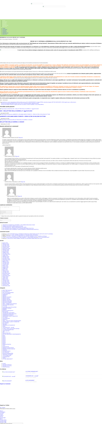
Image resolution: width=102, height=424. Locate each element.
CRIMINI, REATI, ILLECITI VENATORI (10, 321)
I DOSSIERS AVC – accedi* (32, 376)
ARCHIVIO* (4, 26)
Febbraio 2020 (5, 280)
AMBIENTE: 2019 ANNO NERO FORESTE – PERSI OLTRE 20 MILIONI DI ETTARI (23, 116)
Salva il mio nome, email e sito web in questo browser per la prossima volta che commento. (22, 216)
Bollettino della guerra (7, 310)
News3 (4, 338)
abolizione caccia (6, 102)
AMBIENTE (5, 294)
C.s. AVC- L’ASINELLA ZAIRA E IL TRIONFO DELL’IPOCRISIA (24, 235)
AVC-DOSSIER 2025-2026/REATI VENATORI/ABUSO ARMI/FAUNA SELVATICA (20, 229)
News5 (3, 341)
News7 (4, 343)
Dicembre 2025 (6, 246)
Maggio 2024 (5, 252)
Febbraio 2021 (5, 271)
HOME (3, 20)
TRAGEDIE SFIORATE (7, 354)
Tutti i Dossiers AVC (6, 355)
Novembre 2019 (6, 283)
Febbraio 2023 (5, 256)
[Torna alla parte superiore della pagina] (0, 409)
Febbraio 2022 (5, 262)
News (3, 335)
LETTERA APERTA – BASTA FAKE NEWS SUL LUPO (14, 227)
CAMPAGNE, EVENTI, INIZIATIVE (10, 316)
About (1, 410)
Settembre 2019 (6, 285)
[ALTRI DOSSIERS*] (11, 381)
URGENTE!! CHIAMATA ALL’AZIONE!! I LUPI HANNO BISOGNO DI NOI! (18, 224)
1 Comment (34, 377)
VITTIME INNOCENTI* (7, 359)
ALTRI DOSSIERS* (30, 380)
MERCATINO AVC (6, 333)
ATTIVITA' (4, 306)
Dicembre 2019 (5, 282)
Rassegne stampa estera (8, 347)
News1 (3, 336)
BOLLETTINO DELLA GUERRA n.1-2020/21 (12, 122)
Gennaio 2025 (5, 250)
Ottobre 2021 (5, 264)
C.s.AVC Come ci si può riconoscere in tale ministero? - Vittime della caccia (19, 237)
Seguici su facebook (5, 383)
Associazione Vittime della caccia (18, 102)
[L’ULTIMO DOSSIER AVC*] (11, 372)
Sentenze (4, 350)
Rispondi (21, 137)
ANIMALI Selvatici (6, 299)
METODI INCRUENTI (56, 102)
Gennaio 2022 (5, 263)
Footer (1, 414)
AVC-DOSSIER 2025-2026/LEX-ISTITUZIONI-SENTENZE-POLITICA (18, 228)
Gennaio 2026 (5, 245)
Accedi (3, 363)
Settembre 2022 (6, 259)
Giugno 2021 (5, 266)
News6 (3, 342)
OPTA (3, 345)
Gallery (1, 415)
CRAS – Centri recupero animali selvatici (11, 320)
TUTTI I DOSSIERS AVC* (43, 237)
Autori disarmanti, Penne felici (9, 307)
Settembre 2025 (6, 248)
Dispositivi (4, 324)
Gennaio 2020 (5, 281)
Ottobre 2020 (5, 274)
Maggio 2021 (5, 267)
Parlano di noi (5, 346)
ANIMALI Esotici (6, 298)
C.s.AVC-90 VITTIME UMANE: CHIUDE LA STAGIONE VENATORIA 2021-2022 (24, 238)
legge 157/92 (40, 102)
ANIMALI (4, 295)
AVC (27, 102)
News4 (4, 339)
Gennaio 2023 (5, 257)
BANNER (4, 309)
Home (1, 416)
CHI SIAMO (4, 21)
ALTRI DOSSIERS (6, 293)
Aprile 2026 (5, 243)
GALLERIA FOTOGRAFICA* (8, 325)
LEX (3, 332)
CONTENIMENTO (32, 102)
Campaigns (2, 412)
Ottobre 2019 (5, 284)
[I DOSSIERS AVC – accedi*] (11, 376)
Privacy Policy (3, 420)
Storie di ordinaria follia (7, 353)
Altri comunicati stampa (8, 292)
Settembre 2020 (6, 275)
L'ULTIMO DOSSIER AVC (8, 329)
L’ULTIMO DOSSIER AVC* (32, 371)
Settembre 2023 (6, 254)
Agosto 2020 (5, 276)
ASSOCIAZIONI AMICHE (8, 304)
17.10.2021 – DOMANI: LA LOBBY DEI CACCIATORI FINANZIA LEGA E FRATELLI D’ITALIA (26, 236)
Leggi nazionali (5, 330)
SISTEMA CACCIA (6, 351)
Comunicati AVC (6, 318)
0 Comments (34, 381)
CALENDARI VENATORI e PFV (9, 313)
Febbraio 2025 (5, 249)
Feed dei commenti (7, 365)
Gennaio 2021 (5, 272)
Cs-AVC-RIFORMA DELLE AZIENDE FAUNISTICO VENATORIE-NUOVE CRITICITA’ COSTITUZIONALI (30, 234)
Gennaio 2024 (5, 253)
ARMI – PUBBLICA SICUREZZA (9, 303)
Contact (2, 413)
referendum (73, 102)
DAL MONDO (5, 322)
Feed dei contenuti (6, 364)
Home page (3, 417)
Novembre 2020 (6, 273)
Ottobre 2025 (5, 247)
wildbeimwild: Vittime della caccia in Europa (12, 226)
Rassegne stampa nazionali (8, 348)
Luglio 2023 (5, 255)
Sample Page (3, 421)
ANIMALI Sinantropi (7, 300)
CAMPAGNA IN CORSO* (8, 315)
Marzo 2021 (5, 270)
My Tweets (2, 407)
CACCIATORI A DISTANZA (8, 312)
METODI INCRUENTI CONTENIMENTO (11, 334)
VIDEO (4, 357)
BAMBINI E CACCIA (6, 308)
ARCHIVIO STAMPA (6, 302)
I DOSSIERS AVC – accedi (8, 327)
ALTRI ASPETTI (6, 291)
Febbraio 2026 (5, 244)
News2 (4, 337)
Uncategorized (5, 356)
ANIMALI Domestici (6, 297)
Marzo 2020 (5, 279)
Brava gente (5, 311)
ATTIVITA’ (4, 23)
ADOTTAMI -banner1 (7, 290)
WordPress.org (5, 366)
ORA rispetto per (66, 102)
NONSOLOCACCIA (6, 344)
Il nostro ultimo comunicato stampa (10, 328)
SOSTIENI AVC (5, 25)
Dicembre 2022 (6, 258)
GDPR (3, 326)
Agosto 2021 (5, 265)
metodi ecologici (47, 102)
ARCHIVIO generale (7, 301)
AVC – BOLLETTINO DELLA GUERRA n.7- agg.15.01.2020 (16, 111)
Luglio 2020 (5, 277)
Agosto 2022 (5, 261)
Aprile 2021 (5, 268)
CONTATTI (4, 24)
